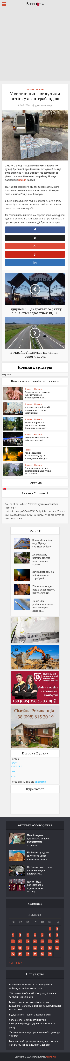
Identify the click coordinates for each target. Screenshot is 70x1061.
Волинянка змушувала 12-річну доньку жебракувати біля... (37, 395)
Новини (40, 89)
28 (42, 954)
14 (42, 941)
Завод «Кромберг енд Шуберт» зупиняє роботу (42, 543)
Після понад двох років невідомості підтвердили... (43, 589)
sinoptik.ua (40, 781)
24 (13, 954)
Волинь (30, 89)
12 (27, 941)
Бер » (19, 962)
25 (20, 954)
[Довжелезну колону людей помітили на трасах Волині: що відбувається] (23, 557)
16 (57, 941)
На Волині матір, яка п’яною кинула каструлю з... (39, 870)
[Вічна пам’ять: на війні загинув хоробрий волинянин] (23, 575)
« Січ (11, 962)
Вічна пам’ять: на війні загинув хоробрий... (43, 575)
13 (35, 941)
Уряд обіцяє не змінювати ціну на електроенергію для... (37, 455)
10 (13, 941)
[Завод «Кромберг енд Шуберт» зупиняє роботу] (23, 543)
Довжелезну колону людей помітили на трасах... (41, 559)
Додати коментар (42, 105)
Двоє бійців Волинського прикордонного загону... (36, 886)
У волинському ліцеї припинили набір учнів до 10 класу (38, 471)
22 (50, 947)
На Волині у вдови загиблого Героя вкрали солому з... (38, 856)
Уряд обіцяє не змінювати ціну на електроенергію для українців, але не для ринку (32, 1023)
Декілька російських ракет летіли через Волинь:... (42, 605)
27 (35, 954)
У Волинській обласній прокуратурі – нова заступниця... (37, 410)
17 (13, 947)
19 (27, 947)
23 (57, 947)
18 (20, 947)
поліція (22, 179)
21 (42, 947)
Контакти (51, 1056)
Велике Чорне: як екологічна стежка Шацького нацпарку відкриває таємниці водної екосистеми (35, 1006)
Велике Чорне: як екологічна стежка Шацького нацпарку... (36, 425)
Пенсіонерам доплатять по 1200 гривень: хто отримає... (38, 840)
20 (35, 947)
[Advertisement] (35, 45)
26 (27, 954)
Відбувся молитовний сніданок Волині (37, 439)
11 (20, 941)
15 (50, 941)
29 (50, 954)
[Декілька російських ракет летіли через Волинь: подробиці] (23, 604)
